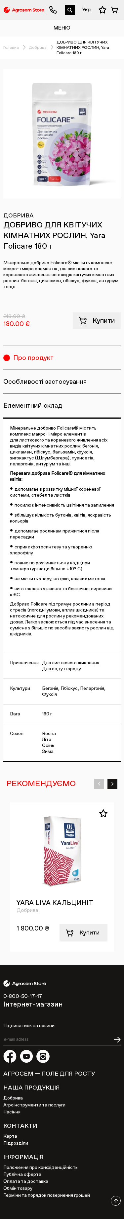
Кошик (116, 10)
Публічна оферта (22, 1174)
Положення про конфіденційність (40, 1167)
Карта (10, 1136)
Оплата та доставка (25, 1181)
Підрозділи (15, 1143)
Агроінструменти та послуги (34, 1105)
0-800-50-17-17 (22, 996)
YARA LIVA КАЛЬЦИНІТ (55, 903)
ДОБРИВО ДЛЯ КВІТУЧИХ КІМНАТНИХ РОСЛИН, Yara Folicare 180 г (83, 48)
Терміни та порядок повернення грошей (46, 1195)
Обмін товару (17, 1188)
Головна (11, 48)
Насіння (12, 1112)
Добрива (38, 48)
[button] (99, 784)
